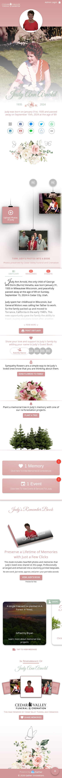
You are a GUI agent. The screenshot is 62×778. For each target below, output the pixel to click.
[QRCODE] (10, 124)
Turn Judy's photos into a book (31, 259)
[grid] (31, 222)
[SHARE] (41, 131)
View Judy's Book (31, 577)
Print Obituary (33, 330)
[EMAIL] (21, 131)
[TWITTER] (41, 124)
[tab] (13, 272)
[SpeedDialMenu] (55, 771)
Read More (31, 325)
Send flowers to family (31, 374)
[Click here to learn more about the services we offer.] (31, 705)
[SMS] (31, 131)
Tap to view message (27, 649)
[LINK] (52, 131)
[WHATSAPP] (52, 124)
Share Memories (33, 717)
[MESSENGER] (31, 124)
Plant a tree (30, 415)
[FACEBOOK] (21, 124)
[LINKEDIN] (10, 131)
